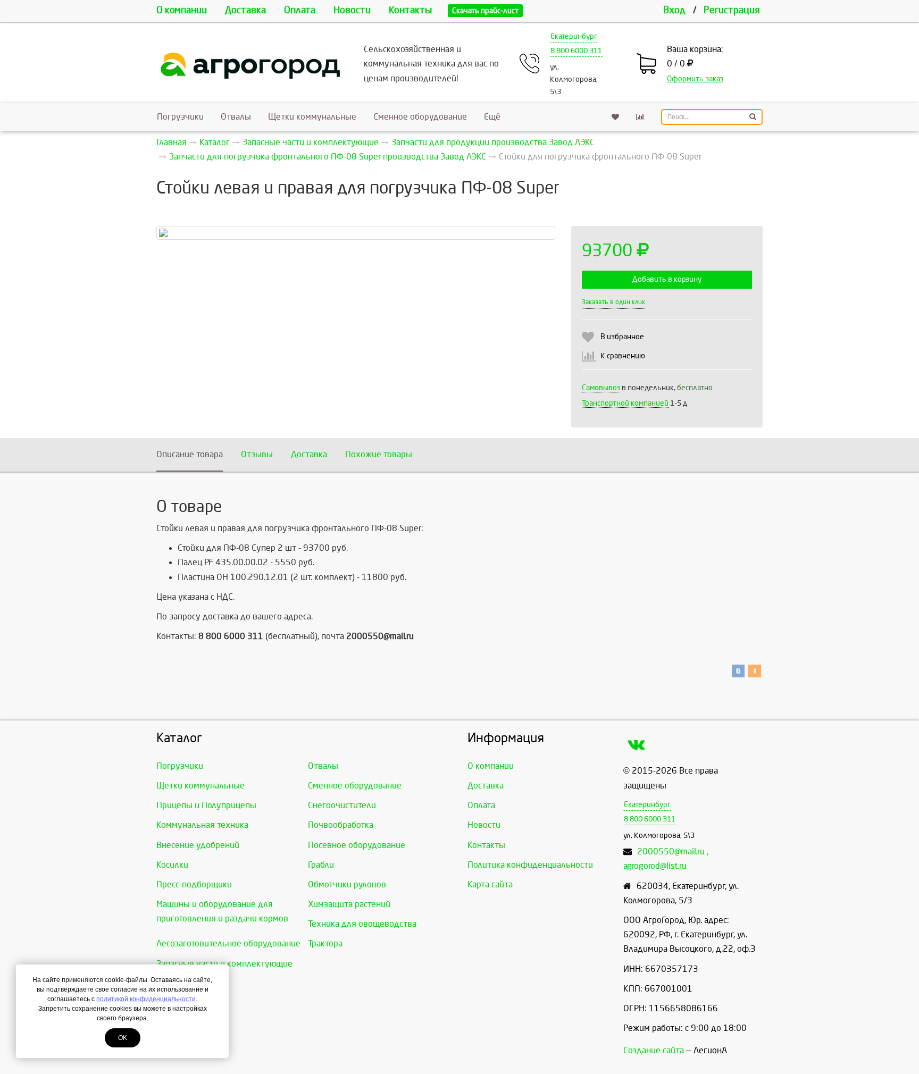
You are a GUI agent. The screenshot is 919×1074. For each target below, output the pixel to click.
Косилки (172, 864)
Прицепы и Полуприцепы (206, 805)
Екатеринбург (573, 36)
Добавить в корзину (666, 279)
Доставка (245, 10)
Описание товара (189, 454)
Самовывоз (601, 388)
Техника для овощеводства (362, 923)
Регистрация (732, 10)
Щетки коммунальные (312, 116)
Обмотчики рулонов (347, 884)
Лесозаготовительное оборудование (228, 943)
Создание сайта (653, 1050)
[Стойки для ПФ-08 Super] (355, 233)
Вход (674, 10)
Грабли (321, 864)
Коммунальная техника (202, 824)
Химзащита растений (349, 904)
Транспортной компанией (625, 403)
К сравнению (622, 356)
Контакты (410, 10)
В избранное (622, 337)
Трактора (325, 943)
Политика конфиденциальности (530, 864)
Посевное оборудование (356, 845)
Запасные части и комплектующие (224, 963)
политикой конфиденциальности (146, 999)
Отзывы (257, 454)
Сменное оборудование (420, 116)
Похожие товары (378, 454)
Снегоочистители (342, 805)
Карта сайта (490, 884)
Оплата (299, 10)
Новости (352, 10)
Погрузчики (180, 116)
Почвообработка (340, 824)
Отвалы (236, 116)
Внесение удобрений (197, 845)
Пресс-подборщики (194, 884)
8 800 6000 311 (576, 51)
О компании (181, 10)
